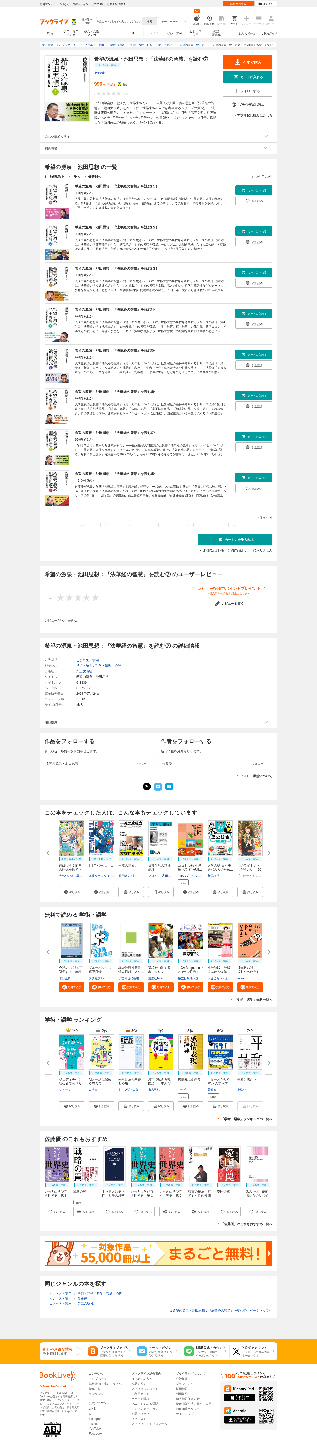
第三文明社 (84, 671)
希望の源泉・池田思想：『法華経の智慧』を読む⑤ (115, 350)
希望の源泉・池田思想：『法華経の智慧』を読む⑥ (115, 391)
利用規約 (182, 1393)
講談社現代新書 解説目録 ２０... (131, 969)
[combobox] (118, 21)
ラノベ (154, 33)
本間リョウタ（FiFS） (104, 875)
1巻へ (76, 176)
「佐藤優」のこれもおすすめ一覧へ (246, 1223)
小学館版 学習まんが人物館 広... (219, 971)
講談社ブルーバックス (103, 978)
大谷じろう (215, 978)
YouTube (95, 1428)
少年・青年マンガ (70, 33)
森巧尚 (93, 1089)
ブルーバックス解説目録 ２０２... (100, 971)
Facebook (95, 1433)
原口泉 (229, 978)
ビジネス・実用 (87, 660)
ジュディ (65, 1089)
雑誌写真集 (216, 33)
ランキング (96, 1393)
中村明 (182, 1089)
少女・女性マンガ (91, 33)
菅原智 (212, 1089)
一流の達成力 (128, 865)
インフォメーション (145, 1408)
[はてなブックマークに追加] (169, 790)
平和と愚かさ (247, 1079)
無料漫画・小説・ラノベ (105, 1383)
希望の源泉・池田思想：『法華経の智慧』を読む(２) (116, 226)
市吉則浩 (154, 1089)
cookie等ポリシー (188, 1408)
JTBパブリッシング (191, 875)
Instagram (95, 1418)
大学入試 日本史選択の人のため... (220, 867)
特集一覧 (95, 1388)
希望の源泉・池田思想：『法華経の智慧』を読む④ (115, 309)
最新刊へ (94, 176)
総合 (50, 33)
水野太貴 (65, 978)
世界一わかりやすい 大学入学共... (219, 1083)
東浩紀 (241, 1089)
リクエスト (139, 1418)
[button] (71, 892)
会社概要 (182, 1378)
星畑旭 (80, 875)
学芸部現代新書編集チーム (136, 978)
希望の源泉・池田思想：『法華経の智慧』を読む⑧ (115, 473)
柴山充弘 (124, 1089)
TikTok (93, 1423)
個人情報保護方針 (188, 1398)
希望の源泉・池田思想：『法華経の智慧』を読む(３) (116, 268)
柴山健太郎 (139, 875)
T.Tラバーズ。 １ (101, 865)
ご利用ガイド (269, 33)
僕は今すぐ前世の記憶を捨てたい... (70, 869)
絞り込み (87, 21)
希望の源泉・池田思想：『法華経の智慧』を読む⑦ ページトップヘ (221, 1310)
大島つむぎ (66, 875)
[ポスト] (147, 786)
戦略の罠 (79, 1191)
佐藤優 (100, 72)
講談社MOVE (156, 978)
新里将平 (213, 875)
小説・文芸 (174, 33)
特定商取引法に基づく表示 (193, 1403)
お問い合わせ (140, 1413)
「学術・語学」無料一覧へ (253, 999)
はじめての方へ (248, 33)
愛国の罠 (223, 1191)
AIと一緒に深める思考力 (100, 1081)
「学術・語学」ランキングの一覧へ (246, 1118)
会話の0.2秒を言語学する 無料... (71, 969)
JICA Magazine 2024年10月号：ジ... (190, 971)
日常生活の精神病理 (159, 867)
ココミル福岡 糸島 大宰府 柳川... (190, 867)
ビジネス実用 (196, 33)
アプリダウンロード (145, 1388)
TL (133, 33)
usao (240, 978)
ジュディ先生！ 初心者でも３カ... (72, 1081)
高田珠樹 (168, 875)
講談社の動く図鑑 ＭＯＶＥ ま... (159, 971)
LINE (92, 1408)
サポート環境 (140, 1398)
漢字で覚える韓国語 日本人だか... (159, 1083)
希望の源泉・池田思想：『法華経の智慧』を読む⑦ (115, 432)
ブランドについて (188, 1383)
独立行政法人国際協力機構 (195, 978)
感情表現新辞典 (189, 1079)
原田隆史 (124, 875)
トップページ (98, 1378)
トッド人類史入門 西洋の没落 (113, 1193)
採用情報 (182, 1388)
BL (112, 32)
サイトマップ (185, 1413)
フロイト (154, 875)
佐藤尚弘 (138, 1089)
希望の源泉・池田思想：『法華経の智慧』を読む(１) (116, 185)
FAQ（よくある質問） (146, 1403)
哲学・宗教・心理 (108, 665)
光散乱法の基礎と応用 (129, 1081)
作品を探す (139, 1383)
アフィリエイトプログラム (149, 1423)
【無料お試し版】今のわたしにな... (248, 971)
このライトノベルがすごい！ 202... (249, 869)
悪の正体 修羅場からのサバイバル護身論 (257, 1195)
